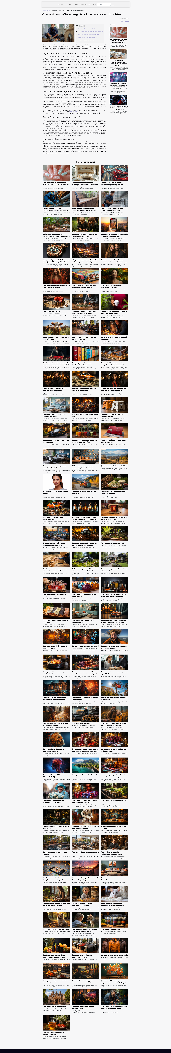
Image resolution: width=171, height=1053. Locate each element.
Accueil (44, 10)
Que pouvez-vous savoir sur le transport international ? (84, 287)
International (69, 4)
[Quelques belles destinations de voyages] (85, 765)
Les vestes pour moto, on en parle (114, 955)
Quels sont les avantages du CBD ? (114, 802)
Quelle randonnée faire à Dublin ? (114, 466)
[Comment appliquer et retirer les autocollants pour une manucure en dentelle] (118, 32)
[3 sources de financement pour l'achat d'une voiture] (85, 379)
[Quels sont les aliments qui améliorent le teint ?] (114, 276)
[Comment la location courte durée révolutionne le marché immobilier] (114, 224)
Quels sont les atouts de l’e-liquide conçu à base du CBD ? (55, 956)
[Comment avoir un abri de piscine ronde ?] (56, 842)
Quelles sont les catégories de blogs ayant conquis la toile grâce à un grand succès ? (114, 983)
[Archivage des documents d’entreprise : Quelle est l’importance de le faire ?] (85, 353)
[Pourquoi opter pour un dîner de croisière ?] (56, 971)
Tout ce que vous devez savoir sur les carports (56, 441)
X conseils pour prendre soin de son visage (55, 493)
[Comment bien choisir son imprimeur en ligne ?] (85, 945)
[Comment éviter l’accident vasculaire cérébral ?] (56, 739)
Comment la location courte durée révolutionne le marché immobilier (114, 236)
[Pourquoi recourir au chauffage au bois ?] (85, 404)
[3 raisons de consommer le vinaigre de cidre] (56, 1022)
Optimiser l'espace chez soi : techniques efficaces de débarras (85, 184)
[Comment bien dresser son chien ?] (56, 919)
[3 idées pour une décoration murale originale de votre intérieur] (85, 456)
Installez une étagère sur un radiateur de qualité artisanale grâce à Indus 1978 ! (84, 210)
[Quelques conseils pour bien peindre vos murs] (56, 404)
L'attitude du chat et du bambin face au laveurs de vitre (84, 930)
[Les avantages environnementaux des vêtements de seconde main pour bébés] (118, 54)
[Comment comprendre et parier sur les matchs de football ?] (85, 533)
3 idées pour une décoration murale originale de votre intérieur (83, 468)
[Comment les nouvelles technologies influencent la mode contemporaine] (118, 77)
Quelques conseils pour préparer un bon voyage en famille (114, 724)
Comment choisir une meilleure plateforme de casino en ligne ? (84, 673)
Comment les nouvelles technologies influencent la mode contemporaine (118, 85)
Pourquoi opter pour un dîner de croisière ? (55, 982)
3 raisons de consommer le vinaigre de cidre (53, 1033)
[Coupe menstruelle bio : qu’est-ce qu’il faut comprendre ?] (114, 301)
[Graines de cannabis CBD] (114, 919)
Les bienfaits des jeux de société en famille (114, 338)
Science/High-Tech (85, 4)
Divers (94, 4)
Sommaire (81, 26)
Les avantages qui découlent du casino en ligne (113, 750)
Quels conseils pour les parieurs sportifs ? (56, 827)
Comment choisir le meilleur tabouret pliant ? (112, 415)
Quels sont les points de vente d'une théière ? (84, 596)
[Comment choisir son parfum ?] (56, 585)
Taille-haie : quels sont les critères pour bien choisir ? (82, 570)
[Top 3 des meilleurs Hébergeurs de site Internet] (114, 430)
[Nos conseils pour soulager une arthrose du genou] (56, 713)
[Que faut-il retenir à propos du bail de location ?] (56, 636)
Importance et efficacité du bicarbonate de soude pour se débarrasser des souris (112, 906)
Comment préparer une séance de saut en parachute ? (114, 647)
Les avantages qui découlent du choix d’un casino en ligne (113, 776)
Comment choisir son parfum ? (55, 595)
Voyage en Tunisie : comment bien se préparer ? (114, 699)
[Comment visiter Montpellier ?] (56, 997)
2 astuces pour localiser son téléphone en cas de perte (54, 879)
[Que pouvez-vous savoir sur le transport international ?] (85, 276)
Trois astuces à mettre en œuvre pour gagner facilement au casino (85, 750)
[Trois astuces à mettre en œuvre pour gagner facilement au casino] (85, 739)
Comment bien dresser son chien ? (56, 929)
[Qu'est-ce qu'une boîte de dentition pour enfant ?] (85, 894)
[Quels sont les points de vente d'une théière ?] (85, 585)
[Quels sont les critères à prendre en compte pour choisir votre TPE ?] (56, 353)
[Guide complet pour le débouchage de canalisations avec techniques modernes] (56, 198)
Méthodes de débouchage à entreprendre (88, 34)
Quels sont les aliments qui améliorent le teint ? (112, 287)
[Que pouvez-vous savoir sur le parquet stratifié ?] (85, 327)
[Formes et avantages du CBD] (114, 533)
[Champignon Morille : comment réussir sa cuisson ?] (114, 482)
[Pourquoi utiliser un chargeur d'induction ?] (56, 662)
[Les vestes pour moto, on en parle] (114, 945)
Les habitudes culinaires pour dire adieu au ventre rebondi (56, 905)
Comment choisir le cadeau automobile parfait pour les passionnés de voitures (112, 185)
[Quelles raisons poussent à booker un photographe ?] (56, 379)
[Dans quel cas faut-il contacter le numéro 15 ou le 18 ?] (114, 507)
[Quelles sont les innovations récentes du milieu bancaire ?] (56, 688)
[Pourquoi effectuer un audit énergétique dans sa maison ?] (114, 353)
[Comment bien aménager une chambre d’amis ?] (56, 456)
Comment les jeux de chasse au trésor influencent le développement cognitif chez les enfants (85, 237)
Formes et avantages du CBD (112, 543)
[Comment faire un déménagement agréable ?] (114, 662)
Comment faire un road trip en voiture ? (84, 493)
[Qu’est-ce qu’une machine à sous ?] (85, 636)
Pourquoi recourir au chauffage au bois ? (85, 415)
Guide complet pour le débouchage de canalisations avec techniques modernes (56, 210)
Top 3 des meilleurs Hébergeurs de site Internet (113, 441)
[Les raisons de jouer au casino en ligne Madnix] (85, 688)
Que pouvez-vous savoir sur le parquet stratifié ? (84, 338)
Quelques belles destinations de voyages (85, 776)
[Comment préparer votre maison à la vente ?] (114, 559)
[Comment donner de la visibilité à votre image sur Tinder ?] (56, 276)
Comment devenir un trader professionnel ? (83, 1008)
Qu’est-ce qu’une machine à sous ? (85, 646)
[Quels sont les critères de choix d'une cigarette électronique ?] (114, 585)
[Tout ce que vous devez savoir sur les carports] (56, 430)
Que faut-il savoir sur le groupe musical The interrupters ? (113, 390)
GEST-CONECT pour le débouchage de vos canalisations (84, 112)
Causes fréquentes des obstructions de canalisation (90, 31)
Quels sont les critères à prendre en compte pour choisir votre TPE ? (56, 365)
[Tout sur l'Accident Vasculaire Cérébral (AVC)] (56, 765)
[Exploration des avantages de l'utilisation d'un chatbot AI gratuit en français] (118, 100)
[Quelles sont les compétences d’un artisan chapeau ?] (56, 559)
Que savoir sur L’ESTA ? (52, 311)
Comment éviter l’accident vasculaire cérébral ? (53, 750)
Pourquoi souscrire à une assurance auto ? (53, 518)
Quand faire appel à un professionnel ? (87, 37)
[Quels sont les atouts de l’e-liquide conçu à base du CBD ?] (56, 945)
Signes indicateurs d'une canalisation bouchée (89, 29)
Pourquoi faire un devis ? (82, 723)
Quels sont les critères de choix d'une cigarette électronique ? (113, 596)
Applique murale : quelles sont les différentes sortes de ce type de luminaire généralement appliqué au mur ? (85, 520)
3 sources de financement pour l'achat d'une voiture (84, 390)
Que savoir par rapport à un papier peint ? (83, 621)
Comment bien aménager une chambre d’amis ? (54, 467)
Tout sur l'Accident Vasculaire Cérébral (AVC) (55, 776)
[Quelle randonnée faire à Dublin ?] (114, 456)
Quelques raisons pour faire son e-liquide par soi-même (84, 441)
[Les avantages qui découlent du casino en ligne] (114, 739)
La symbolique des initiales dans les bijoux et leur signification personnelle (56, 262)
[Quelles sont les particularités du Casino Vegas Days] (85, 868)
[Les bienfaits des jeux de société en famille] (114, 327)
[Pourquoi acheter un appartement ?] (85, 842)
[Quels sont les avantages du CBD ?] (114, 791)
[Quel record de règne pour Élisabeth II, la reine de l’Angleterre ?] (56, 791)
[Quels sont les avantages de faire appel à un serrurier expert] (114, 997)
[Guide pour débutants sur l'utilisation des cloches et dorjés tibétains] (56, 224)
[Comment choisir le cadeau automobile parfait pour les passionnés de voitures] (114, 173)
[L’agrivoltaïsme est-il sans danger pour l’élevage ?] (56, 327)
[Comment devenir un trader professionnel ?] (85, 997)
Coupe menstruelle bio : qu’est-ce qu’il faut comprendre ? (114, 312)
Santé (76, 4)
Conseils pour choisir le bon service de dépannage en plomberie (112, 210)
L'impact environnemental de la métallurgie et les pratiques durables (84, 262)
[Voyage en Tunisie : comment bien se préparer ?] (114, 688)
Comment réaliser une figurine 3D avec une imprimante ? (85, 827)
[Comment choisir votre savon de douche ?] (56, 610)
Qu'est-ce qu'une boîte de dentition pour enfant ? (82, 905)
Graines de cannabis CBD (111, 929)
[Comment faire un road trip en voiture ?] (85, 482)
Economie (60, 4)
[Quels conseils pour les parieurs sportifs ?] (56, 816)
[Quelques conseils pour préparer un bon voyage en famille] (114, 713)
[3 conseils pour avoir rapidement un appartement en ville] (56, 533)
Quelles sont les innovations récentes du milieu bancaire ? (54, 699)
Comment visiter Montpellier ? (55, 1007)
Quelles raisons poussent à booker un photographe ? (54, 390)
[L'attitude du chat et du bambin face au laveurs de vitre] (85, 919)
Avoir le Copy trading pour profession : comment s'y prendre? (82, 983)
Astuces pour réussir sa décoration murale (110, 879)
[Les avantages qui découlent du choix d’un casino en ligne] (114, 765)
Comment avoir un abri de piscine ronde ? (56, 853)
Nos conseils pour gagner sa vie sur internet (113, 827)
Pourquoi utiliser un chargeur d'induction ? (54, 673)
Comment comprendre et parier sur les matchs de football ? (84, 544)
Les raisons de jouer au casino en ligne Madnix (85, 699)
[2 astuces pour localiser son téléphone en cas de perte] (56, 868)
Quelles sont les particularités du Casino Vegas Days (85, 879)
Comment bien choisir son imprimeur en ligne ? (82, 956)
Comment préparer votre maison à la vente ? (114, 570)
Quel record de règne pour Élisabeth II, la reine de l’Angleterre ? (53, 803)
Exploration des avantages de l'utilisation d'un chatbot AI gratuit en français (119, 108)
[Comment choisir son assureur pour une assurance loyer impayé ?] (85, 301)
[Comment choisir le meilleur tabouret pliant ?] (114, 404)
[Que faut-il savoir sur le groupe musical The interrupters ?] (114, 379)
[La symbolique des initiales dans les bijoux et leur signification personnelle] (56, 250)
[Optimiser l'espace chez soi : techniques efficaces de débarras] (85, 173)
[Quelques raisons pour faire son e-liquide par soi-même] (85, 430)
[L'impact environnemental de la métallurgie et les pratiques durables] (85, 250)
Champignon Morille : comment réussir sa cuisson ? (113, 493)
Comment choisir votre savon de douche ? (56, 621)
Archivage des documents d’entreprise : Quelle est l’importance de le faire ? (82, 365)
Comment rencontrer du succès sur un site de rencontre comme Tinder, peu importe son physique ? (113, 263)
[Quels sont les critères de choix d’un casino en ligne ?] (85, 791)
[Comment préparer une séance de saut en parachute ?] (114, 636)
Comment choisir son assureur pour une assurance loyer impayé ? (84, 313)
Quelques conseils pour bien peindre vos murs (54, 415)
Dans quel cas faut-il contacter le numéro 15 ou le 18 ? (114, 518)
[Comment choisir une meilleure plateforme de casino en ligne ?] (85, 662)
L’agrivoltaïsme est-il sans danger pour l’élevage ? (56, 338)
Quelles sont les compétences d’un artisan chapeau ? (55, 570)
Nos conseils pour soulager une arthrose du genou (55, 724)
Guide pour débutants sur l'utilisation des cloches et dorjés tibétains (56, 236)
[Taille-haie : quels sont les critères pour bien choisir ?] (85, 559)
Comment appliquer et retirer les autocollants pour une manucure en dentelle (118, 40)
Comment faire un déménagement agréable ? (114, 673)
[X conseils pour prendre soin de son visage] (56, 482)
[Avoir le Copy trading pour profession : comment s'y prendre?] (85, 971)
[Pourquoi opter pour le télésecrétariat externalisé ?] (114, 842)
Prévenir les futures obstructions (86, 40)
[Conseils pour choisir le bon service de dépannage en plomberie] (114, 198)
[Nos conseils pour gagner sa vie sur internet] (114, 816)
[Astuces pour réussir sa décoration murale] (114, 868)
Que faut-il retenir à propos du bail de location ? (55, 647)
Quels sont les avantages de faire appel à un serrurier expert (114, 1008)
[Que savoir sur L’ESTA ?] (56, 301)
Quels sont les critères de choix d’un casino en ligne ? (84, 802)
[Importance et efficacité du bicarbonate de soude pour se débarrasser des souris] (114, 894)
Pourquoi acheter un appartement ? (85, 853)
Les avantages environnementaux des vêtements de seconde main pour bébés (118, 63)
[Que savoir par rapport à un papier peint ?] (85, 610)
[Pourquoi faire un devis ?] (85, 713)
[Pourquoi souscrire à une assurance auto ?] (56, 507)
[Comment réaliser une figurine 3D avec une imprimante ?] (85, 816)
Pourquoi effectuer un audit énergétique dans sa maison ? (112, 364)
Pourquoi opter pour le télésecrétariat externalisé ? (112, 853)
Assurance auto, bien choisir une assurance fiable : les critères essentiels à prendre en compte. (113, 622)
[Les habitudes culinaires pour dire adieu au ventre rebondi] (56, 894)
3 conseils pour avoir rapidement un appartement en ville (56, 544)
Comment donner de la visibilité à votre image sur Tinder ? (56, 287)
